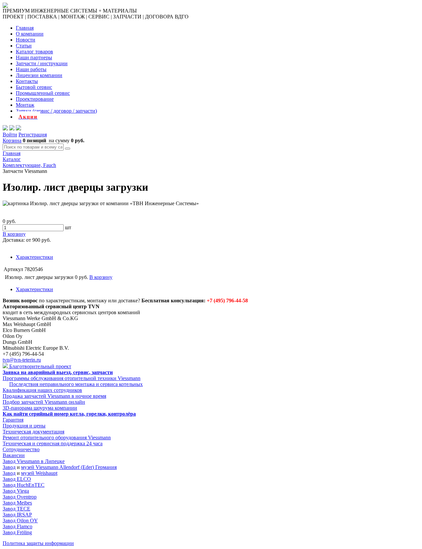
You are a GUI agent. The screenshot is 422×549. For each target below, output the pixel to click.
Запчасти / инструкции (42, 63)
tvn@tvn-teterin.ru (22, 360)
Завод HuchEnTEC (24, 485)
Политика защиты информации (38, 543)
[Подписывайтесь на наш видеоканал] (5, 128)
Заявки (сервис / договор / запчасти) (56, 111)
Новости (25, 39)
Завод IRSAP (17, 514)
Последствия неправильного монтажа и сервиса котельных (76, 384)
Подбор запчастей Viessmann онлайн (44, 402)
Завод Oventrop (20, 497)
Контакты (27, 81)
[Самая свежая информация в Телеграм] (18, 128)
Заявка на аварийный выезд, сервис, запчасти (58, 372)
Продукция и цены (24, 425)
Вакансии (14, 455)
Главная (25, 28)
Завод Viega (16, 491)
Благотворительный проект (39, 366)
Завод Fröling (17, 532)
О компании (30, 34)
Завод (9, 467)
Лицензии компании (39, 75)
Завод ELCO (17, 479)
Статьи (24, 45)
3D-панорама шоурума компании (40, 408)
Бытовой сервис (34, 87)
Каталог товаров (34, 51)
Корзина (12, 140)
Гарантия (13, 420)
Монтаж (25, 105)
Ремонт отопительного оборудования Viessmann (57, 437)
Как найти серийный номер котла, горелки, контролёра (69, 414)
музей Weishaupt (39, 473)
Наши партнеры (34, 57)
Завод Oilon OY (20, 520)
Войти (10, 134)
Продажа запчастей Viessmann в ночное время (54, 396)
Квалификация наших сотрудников (42, 390)
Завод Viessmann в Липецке (34, 461)
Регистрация (32, 134)
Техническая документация (33, 431)
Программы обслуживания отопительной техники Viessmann (71, 378)
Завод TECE (16, 508)
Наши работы (31, 69)
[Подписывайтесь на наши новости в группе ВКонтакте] (12, 128)
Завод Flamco (17, 526)
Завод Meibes (17, 503)
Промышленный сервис (43, 93)
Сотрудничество (21, 449)
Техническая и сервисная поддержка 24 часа (53, 443)
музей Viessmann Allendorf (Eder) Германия (69, 467)
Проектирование (35, 99)
